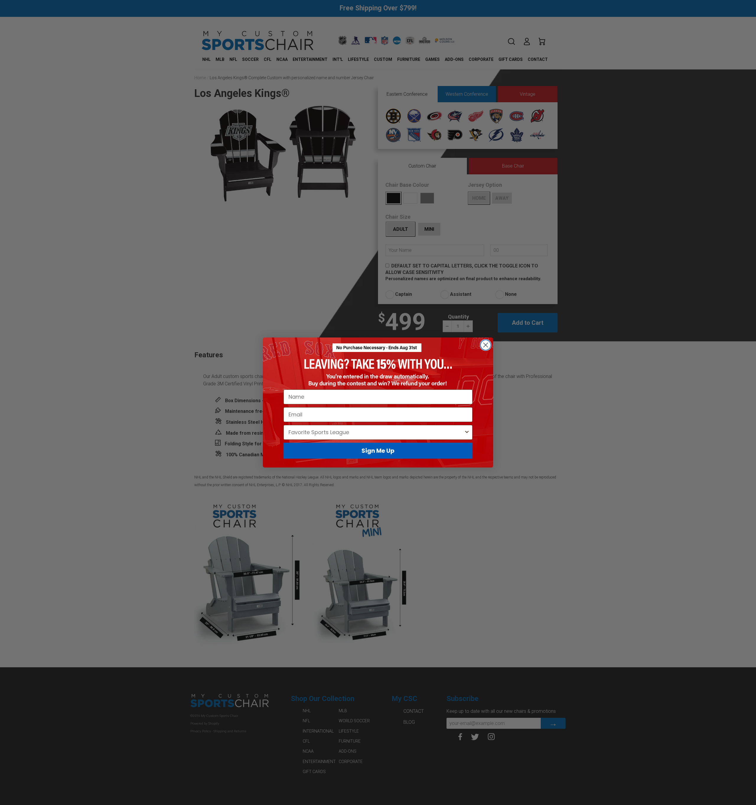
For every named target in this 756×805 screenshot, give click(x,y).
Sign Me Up (378, 451)
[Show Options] (467, 432)
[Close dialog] (485, 345)
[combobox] (376, 432)
